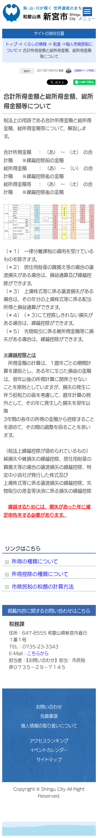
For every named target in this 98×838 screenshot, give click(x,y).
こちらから (38, 653)
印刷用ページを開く (85, 70)
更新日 (27, 71)
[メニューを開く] (87, 11)
